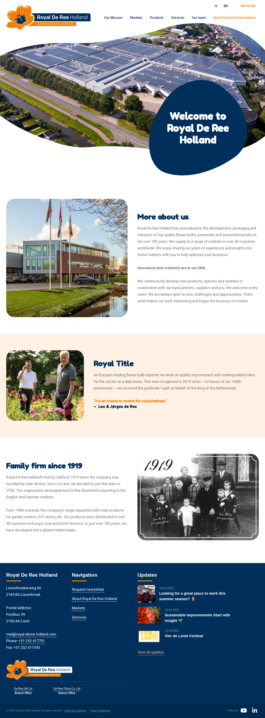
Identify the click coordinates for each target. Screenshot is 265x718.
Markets (136, 18)
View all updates (150, 652)
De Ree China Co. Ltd (66, 688)
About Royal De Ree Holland (234, 18)
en (226, 6)
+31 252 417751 (31, 641)
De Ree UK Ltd (23, 688)
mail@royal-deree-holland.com (31, 634)
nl (216, 6)
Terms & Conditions (75, 710)
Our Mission (113, 18)
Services (177, 18)
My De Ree (248, 6)
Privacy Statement (100, 710)
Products (157, 18)
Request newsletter (88, 589)
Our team (199, 18)
